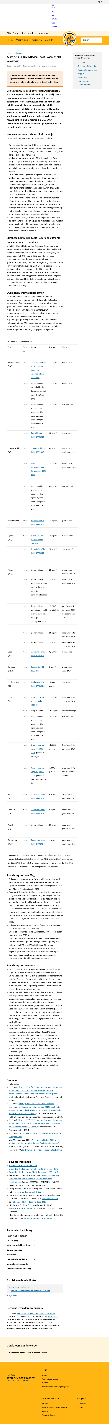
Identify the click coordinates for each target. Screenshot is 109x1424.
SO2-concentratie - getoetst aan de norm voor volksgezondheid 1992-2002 (38, 370)
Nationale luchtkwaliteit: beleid (23, 1166)
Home (10, 40)
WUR (28, 1380)
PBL (14, 1380)
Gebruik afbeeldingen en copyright (55, 1407)
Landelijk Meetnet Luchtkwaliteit (38, 1218)
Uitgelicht (49, 40)
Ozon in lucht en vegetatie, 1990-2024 (37, 749)
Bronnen (81, 62)
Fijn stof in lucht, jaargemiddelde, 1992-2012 (37, 540)
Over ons (45, 1375)
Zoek (100, 40)
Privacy (45, 1411)
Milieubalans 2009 (50, 1199)
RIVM (20, 1380)
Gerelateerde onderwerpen (84, 83)
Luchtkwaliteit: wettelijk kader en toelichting (42, 1150)
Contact (45, 1383)
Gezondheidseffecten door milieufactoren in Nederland (33, 1169)
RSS (81, 1407)
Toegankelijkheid (48, 1415)
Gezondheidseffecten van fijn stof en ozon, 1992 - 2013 (33, 1172)
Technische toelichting (87, 70)
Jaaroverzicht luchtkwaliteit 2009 (23, 1209)
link (48, 82)
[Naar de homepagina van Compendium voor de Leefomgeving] (54, 17)
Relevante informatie (87, 66)
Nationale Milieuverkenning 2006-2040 (29, 1202)
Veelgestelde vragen (50, 1379)
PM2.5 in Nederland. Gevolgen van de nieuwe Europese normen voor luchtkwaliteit (34, 1179)
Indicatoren (37, 40)
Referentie (82, 78)
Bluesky (83, 1404)
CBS (9, 1380)
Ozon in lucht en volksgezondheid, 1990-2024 (37, 701)
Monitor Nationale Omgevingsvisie (55, 1387)
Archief (81, 74)
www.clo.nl (53, 1317)
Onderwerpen (22, 40)
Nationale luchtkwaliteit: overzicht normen (30, 1291)
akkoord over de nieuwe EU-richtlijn (28, 1192)
